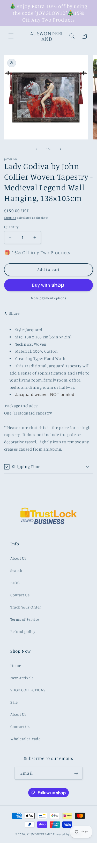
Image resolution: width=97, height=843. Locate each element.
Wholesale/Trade (25, 739)
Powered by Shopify (67, 834)
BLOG (15, 582)
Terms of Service (24, 619)
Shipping (10, 217)
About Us (18, 558)
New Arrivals (22, 677)
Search (16, 570)
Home (15, 665)
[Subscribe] (76, 773)
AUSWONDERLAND (39, 834)
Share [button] (14, 313)
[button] (11, 36)
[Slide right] (60, 149)
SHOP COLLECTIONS (28, 690)
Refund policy (22, 631)
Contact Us (19, 595)
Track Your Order (25, 607)
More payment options (48, 298)
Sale (14, 702)
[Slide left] (36, 149)
